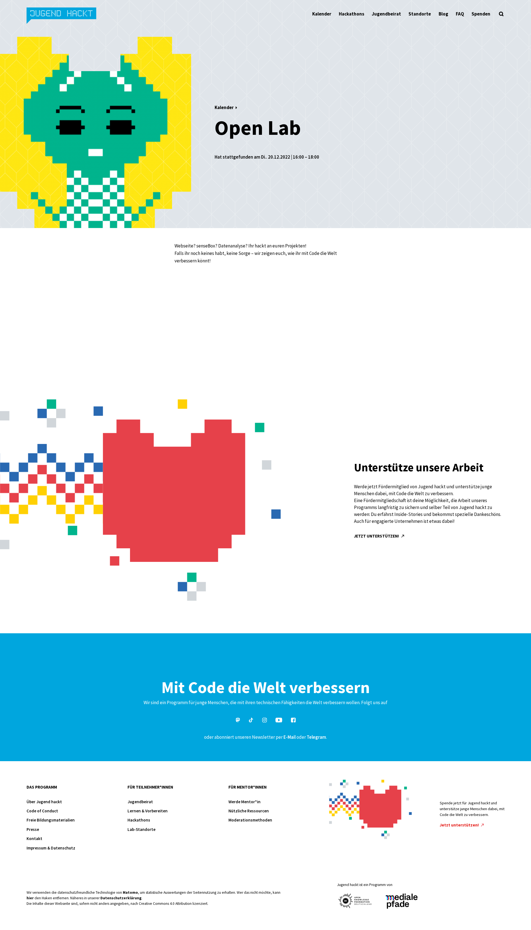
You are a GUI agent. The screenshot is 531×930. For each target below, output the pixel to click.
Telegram (316, 737)
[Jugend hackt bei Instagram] (264, 721)
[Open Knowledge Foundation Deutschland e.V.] (355, 900)
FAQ (460, 14)
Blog (443, 14)
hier (30, 898)
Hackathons (351, 14)
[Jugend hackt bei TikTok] (251, 721)
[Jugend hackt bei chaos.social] (237, 721)
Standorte (419, 14)
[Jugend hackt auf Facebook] (293, 721)
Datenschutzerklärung (121, 898)
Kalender (321, 14)
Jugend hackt (62, 16)
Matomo (130, 892)
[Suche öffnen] (501, 14)
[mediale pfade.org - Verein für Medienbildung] (401, 901)
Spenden (481, 14)
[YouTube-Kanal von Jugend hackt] (278, 721)
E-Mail (289, 737)
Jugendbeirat (386, 14)
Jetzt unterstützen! (377, 536)
